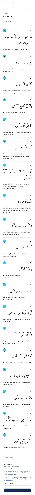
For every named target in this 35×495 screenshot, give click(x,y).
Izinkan (17, 491)
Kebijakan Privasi (8, 483)
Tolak (17, 487)
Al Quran (5, 13)
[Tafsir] (30, 30)
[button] (17, 459)
